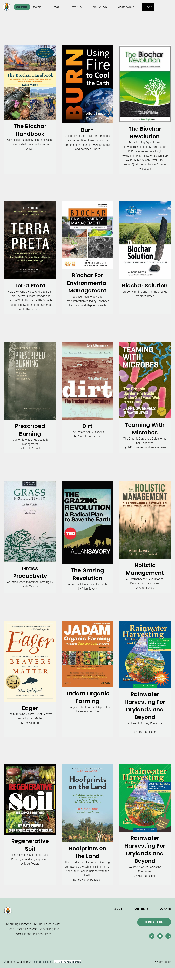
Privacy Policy (162, 961)
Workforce (126, 6)
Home (37, 6)
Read (148, 6)
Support (22, 6)
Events (77, 6)
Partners (141, 908)
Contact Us (154, 922)
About (56, 6)
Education (99, 6)
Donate (165, 908)
